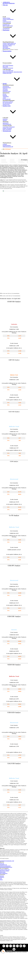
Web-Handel (2, 872)
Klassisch (2, 877)
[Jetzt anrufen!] (3, 951)
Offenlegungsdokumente (5, 865)
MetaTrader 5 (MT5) (4, 870)
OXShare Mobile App (5, 869)
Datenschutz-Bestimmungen (6, 867)
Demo (1, 879)
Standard (2, 875)
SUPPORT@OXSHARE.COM (7, 860)
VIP (1, 878)
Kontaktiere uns (3, 864)
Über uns (2, 863)
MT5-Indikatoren (3, 873)
